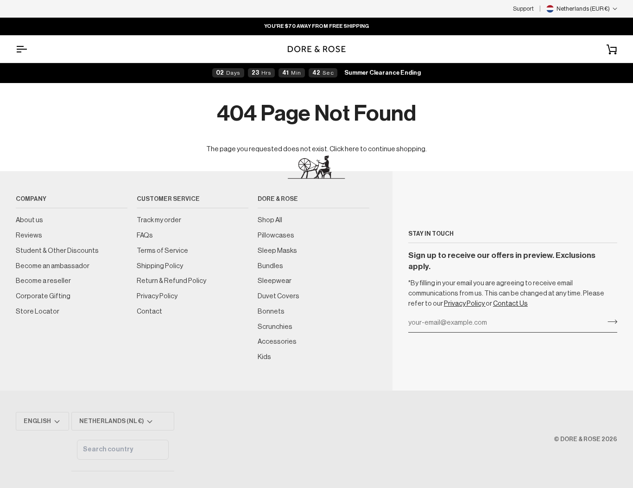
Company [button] (31, 199)
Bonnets (271, 311)
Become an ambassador (52, 266)
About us (29, 220)
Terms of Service (162, 250)
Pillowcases (276, 235)
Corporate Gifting (43, 296)
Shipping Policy (160, 266)
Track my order (159, 220)
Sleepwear (274, 280)
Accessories (277, 341)
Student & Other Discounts (57, 250)
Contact (149, 311)
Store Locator (37, 311)
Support (523, 9)
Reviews (29, 235)
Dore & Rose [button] (278, 199)
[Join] (609, 322)
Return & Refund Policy (171, 280)
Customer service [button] (168, 199)
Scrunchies (275, 326)
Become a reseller (43, 280)
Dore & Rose (580, 439)
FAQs (145, 235)
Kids (264, 356)
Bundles (270, 266)
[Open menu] (30, 49)
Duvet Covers (278, 296)
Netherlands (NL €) (111, 421)
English (37, 421)
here (352, 149)
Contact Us (510, 303)
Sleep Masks (277, 250)
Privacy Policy (465, 303)
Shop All (270, 220)
